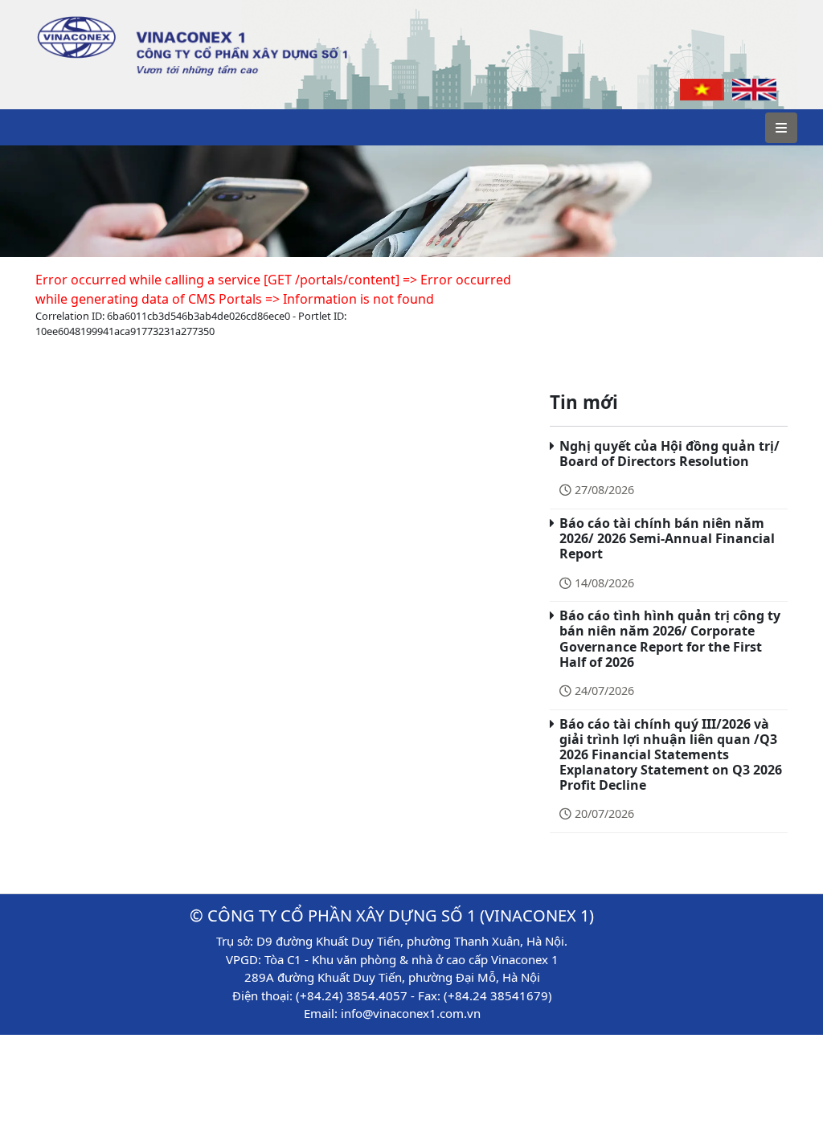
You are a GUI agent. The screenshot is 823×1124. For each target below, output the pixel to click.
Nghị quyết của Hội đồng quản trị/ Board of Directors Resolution (669, 453)
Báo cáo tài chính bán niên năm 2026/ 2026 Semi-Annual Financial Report (667, 538)
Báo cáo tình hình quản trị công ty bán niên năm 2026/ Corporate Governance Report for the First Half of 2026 (669, 639)
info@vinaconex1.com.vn (411, 1013)
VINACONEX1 (69, 16)
